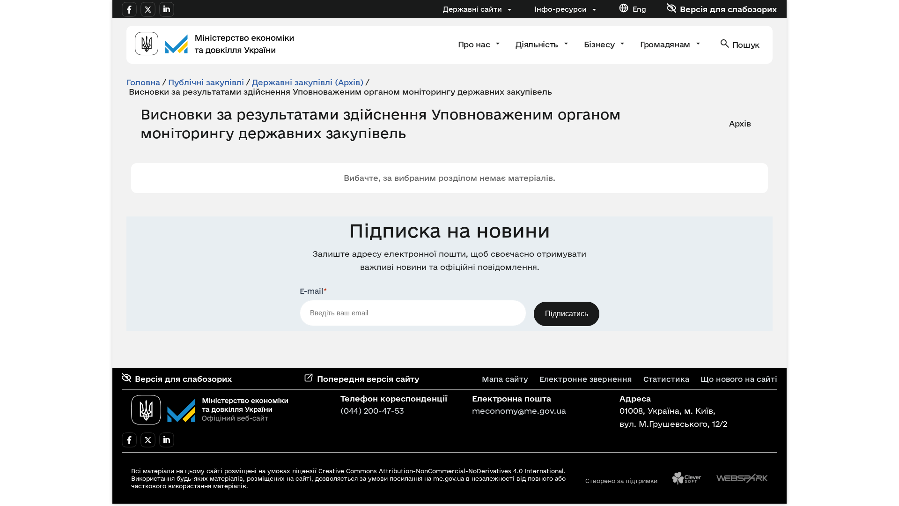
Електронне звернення (585, 379)
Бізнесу (600, 44)
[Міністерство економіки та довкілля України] (209, 410)
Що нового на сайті (738, 379)
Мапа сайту (505, 379)
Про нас (475, 44)
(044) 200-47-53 (372, 410)
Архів (740, 123)
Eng (639, 9)
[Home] (214, 45)
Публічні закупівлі (206, 82)
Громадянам (666, 44)
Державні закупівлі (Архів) (307, 82)
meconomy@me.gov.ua (519, 410)
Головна (143, 82)
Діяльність (538, 44)
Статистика (666, 379)
